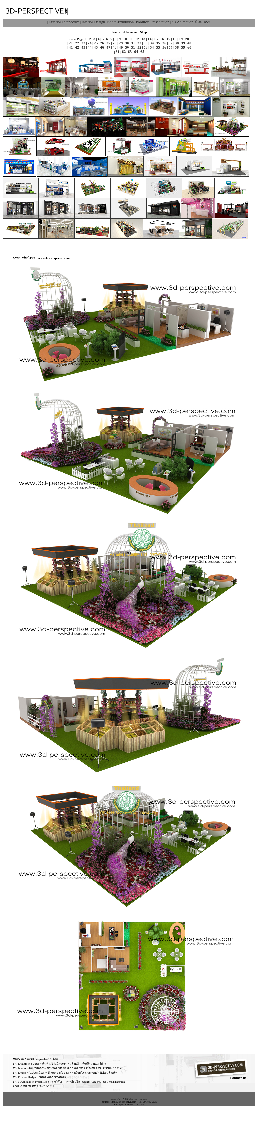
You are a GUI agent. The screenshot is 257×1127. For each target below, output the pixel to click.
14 (150, 39)
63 (130, 52)
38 (177, 43)
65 (142, 52)
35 (158, 43)
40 (189, 43)
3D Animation (182, 22)
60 (189, 47)
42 (77, 47)
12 (137, 39)
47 (108, 47)
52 (139, 47)
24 (90, 43)
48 (115, 47)
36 (164, 43)
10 (125, 39)
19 (181, 39)
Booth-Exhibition (120, 22)
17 (168, 39)
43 (83, 47)
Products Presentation (152, 22)
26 (102, 43)
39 (183, 43)
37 (171, 43)
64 (136, 52)
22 (77, 43)
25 (96, 43)
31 (133, 43)
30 (127, 43)
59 (183, 47)
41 (71, 47)
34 (152, 43)
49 (121, 47)
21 (71, 43)
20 (187, 39)
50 (127, 47)
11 (131, 39)
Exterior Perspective (64, 22)
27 (108, 43)
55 (158, 47)
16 (162, 39)
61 (118, 52)
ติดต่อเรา (202, 22)
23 (83, 43)
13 (143, 39)
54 (152, 47)
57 (171, 47)
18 (175, 39)
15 (156, 39)
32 (139, 43)
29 (121, 43)
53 (146, 47)
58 (177, 47)
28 (115, 43)
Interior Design (93, 22)
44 (90, 47)
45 (96, 47)
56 (164, 47)
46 (102, 47)
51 (133, 47)
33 (146, 43)
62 (124, 52)
